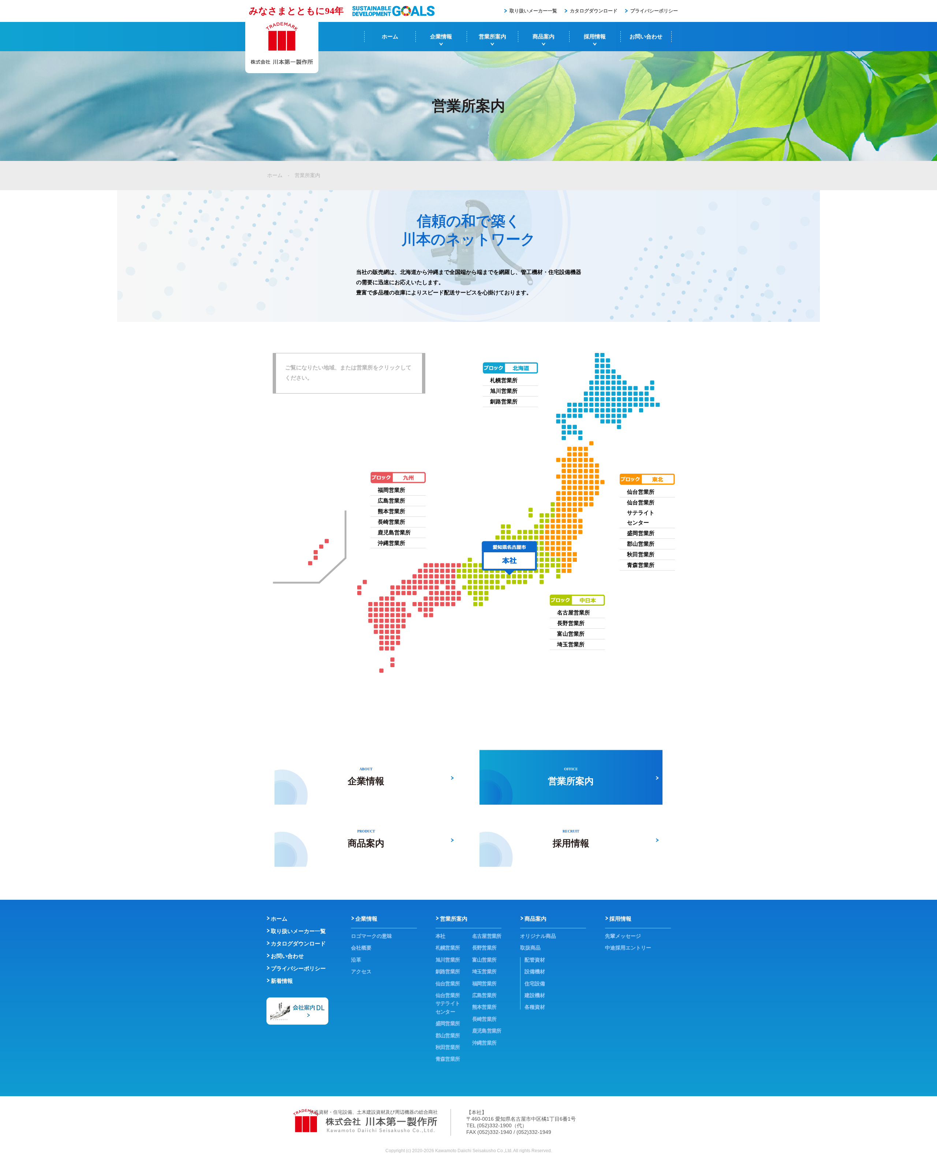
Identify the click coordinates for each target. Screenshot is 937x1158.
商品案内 (544, 36)
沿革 (356, 960)
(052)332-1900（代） (502, 1125)
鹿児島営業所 (394, 532)
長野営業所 (571, 623)
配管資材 (535, 960)
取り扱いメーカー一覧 (533, 11)
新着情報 (282, 981)
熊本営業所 (391, 511)
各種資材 (535, 1007)
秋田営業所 (640, 554)
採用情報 (595, 36)
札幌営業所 (504, 380)
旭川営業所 (504, 391)
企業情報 (441, 36)
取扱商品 (530, 948)
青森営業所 (640, 565)
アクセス (361, 971)
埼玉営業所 (571, 644)
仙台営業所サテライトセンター (640, 512)
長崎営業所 (391, 522)
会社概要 (361, 948)
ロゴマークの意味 (371, 936)
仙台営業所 (640, 492)
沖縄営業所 (391, 543)
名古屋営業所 (573, 612)
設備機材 (535, 971)
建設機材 (535, 995)
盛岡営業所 (640, 533)
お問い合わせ (646, 36)
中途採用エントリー (628, 948)
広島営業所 (391, 500)
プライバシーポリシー (654, 11)
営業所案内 (492, 36)
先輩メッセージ (623, 936)
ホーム (390, 36)
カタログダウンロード (593, 11)
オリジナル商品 (538, 936)
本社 (440, 936)
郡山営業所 (640, 544)
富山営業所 (571, 634)
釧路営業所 (504, 401)
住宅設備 (535, 983)
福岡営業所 (391, 490)
